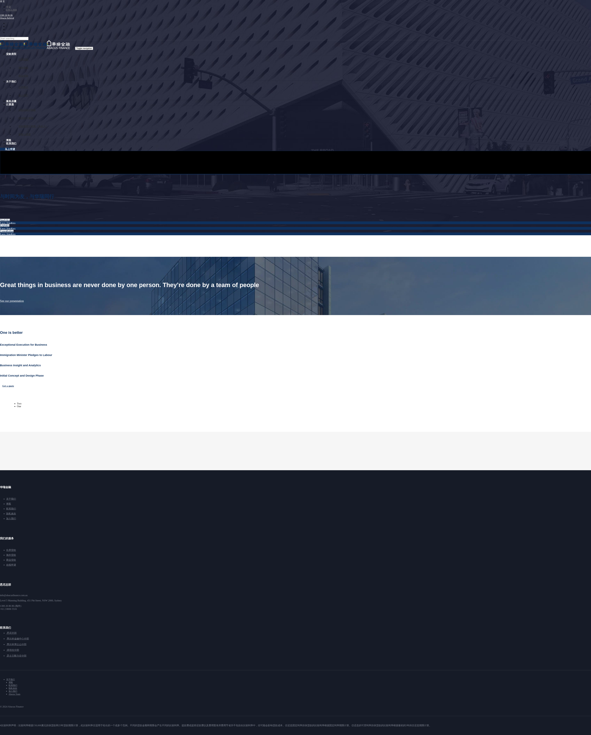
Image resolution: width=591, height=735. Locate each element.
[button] (2, 1)
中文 (8, 7)
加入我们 (11, 518)
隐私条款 (11, 513)
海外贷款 (11, 555)
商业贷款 (11, 560)
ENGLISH (11, 10)
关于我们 (11, 499)
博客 (8, 504)
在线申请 (11, 565)
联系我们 (11, 508)
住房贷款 (11, 550)
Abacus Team (14, 694)
